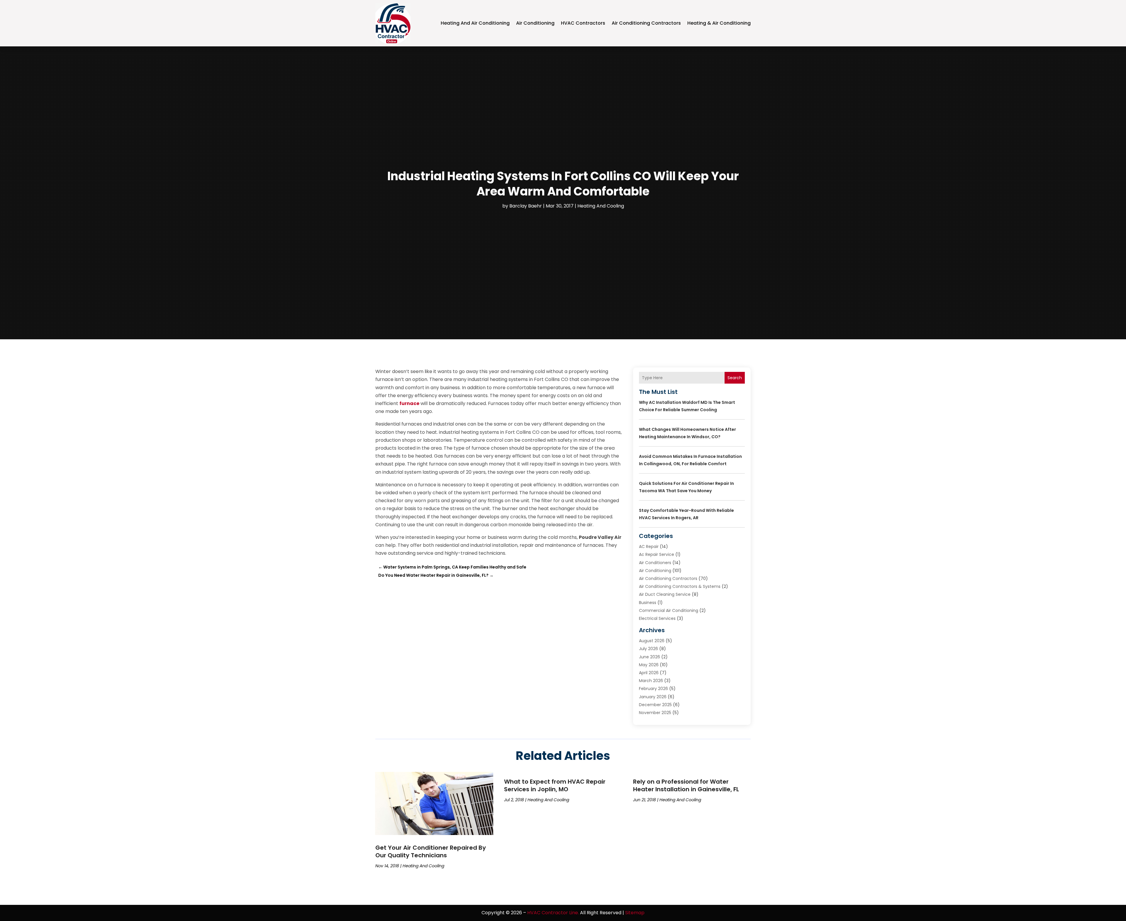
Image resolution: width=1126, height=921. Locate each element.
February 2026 (653, 688)
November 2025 (655, 713)
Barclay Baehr (525, 206)
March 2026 (651, 681)
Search (735, 378)
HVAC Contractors (583, 23)
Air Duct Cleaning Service (665, 594)
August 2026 (651, 641)
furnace (409, 403)
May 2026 (649, 665)
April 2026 (649, 673)
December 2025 (655, 705)
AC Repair (649, 546)
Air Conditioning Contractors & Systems (679, 586)
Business (647, 602)
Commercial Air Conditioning (668, 610)
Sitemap (635, 912)
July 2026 (648, 649)
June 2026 (649, 657)
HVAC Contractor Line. (553, 912)
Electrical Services (657, 618)
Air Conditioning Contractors (646, 23)
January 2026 (653, 697)
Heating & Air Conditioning (719, 23)
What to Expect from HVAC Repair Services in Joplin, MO (555, 785)
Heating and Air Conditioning (475, 23)
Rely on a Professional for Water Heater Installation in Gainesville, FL (686, 785)
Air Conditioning (535, 23)
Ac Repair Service (656, 554)
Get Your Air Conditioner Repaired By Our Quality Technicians (430, 851)
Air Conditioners (655, 563)
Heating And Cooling (600, 206)
